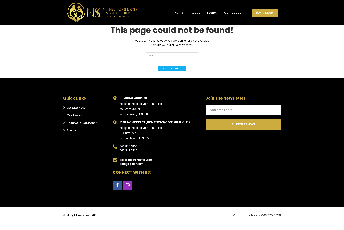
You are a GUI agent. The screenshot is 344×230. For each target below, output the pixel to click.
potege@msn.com (131, 164)
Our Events (75, 115)
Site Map (73, 130)
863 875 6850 (128, 146)
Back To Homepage (172, 68)
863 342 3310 (128, 150)
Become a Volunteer (82, 123)
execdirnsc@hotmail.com (136, 159)
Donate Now (264, 12)
